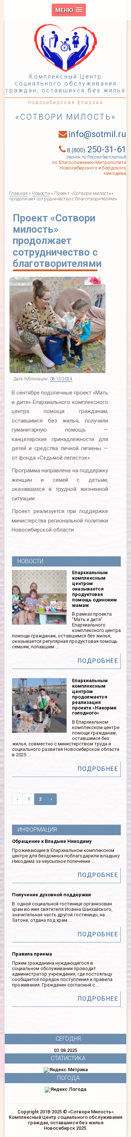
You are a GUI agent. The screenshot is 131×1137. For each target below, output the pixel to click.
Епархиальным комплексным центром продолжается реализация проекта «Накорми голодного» (94, 697)
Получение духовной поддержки (51, 894)
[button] (69, 10)
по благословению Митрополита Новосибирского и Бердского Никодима (89, 168)
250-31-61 (96, 149)
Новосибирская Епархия (65, 102)
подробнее (98, 660)
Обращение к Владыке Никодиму (52, 841)
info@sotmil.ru (97, 134)
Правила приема (32, 954)
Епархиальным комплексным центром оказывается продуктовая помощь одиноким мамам (94, 589)
